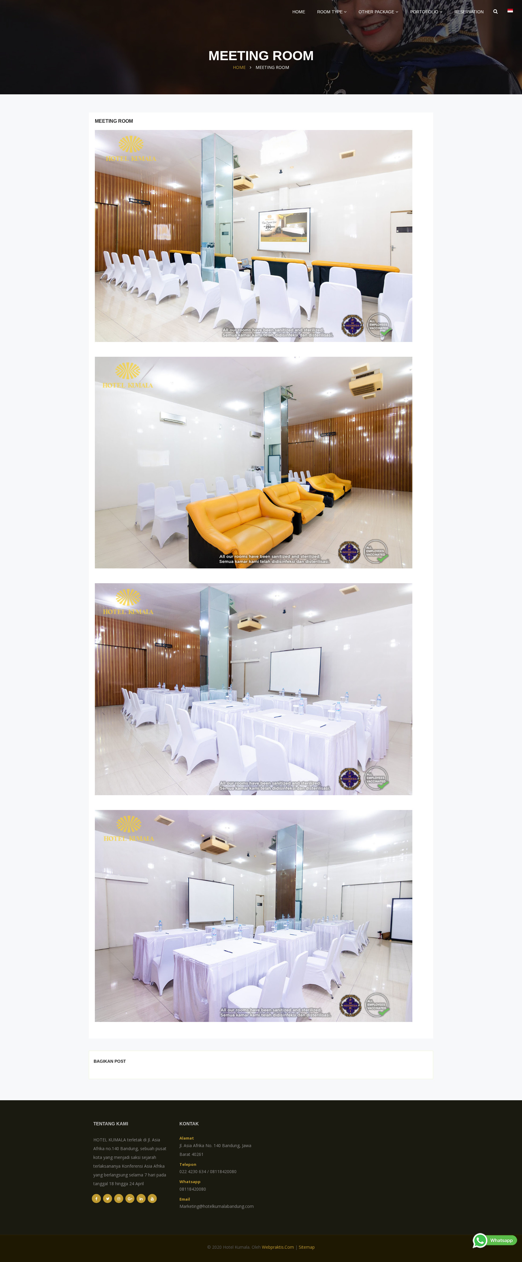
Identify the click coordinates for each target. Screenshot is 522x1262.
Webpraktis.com (278, 1247)
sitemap (307, 1247)
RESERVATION (469, 11)
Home (298, 11)
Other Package (377, 11)
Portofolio (425, 11)
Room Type (330, 11)
